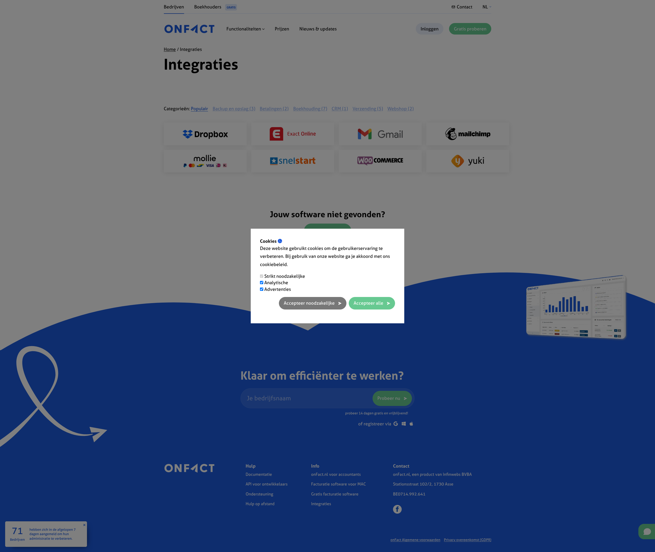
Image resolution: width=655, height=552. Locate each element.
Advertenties (277, 289)
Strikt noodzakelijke (284, 276)
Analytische (276, 282)
